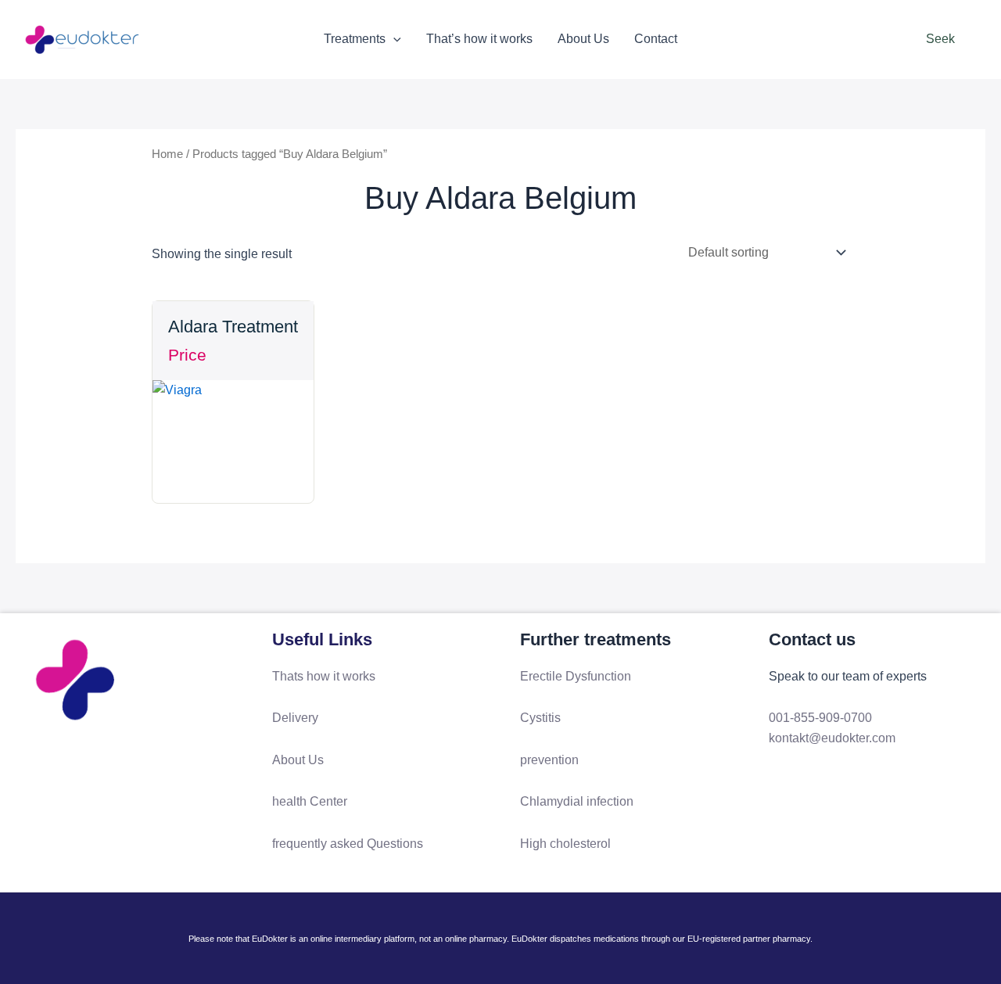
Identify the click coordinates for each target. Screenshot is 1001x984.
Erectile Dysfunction (575, 676)
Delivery (295, 717)
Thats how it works (323, 676)
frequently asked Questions (347, 843)
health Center (309, 801)
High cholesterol (565, 843)
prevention (549, 760)
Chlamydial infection (576, 801)
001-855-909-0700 (820, 717)
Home (167, 154)
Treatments (355, 38)
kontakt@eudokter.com (832, 738)
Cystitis (540, 717)
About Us (583, 38)
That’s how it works (479, 38)
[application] (393, 39)
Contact (655, 38)
